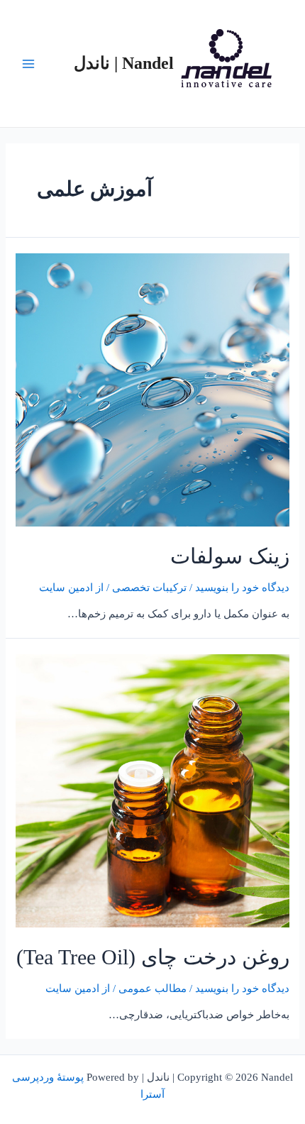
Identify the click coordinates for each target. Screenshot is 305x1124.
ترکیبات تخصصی (149, 587)
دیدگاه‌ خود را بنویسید (242, 587)
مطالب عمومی (152, 988)
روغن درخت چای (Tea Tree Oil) (152, 957)
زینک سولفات (229, 556)
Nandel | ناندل (124, 63)
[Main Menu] (28, 63)
